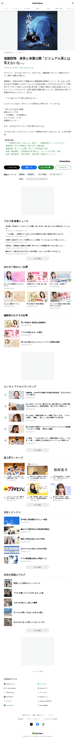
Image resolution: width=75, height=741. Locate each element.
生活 (48, 8)
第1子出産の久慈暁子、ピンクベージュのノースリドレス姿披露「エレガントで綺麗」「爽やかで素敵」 (48, 428)
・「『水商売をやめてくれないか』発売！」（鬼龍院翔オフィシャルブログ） (34, 143)
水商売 (21, 179)
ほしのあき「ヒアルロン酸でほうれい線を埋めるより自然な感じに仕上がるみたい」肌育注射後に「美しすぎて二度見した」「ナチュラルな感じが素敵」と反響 (48, 406)
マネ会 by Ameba (11, 688)
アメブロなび (9, 705)
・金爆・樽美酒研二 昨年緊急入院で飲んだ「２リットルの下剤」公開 (32, 151)
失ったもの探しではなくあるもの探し (29, 612)
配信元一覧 (26, 715)
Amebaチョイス (10, 684)
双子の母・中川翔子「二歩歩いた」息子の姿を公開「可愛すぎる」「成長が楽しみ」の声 (61, 498)
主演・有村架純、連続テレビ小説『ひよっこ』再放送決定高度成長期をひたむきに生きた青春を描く (38, 498)
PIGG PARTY (9, 697)
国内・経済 (58, 8)
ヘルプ (50, 715)
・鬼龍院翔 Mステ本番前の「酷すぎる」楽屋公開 (24, 145)
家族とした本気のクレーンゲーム (27, 583)
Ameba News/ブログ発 (26, 68)
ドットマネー (43, 684)
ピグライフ (9, 701)
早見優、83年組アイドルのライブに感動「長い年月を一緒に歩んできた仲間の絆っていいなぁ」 (38, 227)
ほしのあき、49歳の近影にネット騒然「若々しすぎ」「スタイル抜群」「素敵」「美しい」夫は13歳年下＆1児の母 (48, 416)
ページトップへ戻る (37, 671)
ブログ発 (26, 8)
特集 (37, 8)
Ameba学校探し (44, 705)
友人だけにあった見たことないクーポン (29, 622)
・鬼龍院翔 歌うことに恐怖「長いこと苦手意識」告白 (26, 148)
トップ (5, 8)
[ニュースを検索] (72, 3)
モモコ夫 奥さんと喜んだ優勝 (25, 602)
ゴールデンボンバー (56, 174)
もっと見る (37, 258)
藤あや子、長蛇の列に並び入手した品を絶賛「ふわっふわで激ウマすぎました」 (34, 251)
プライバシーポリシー (33, 719)
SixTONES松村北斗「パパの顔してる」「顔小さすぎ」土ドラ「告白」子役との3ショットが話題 (62, 478)
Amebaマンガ (43, 697)
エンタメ (16, 8)
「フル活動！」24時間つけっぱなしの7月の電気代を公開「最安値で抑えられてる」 (35, 234)
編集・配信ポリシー (39, 715)
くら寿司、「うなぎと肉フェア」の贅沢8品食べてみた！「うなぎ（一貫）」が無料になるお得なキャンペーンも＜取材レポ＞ (48, 439)
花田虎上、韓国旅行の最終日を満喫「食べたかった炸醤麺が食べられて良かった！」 (35, 246)
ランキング (69, 8)
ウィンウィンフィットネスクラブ (37, 179)
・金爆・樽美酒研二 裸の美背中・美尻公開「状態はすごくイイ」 (30, 154)
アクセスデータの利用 (50, 719)
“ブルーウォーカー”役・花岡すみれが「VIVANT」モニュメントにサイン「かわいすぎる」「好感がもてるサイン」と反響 (15, 499)
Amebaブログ (43, 688)
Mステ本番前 (42, 174)
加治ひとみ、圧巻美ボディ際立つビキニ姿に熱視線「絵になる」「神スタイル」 (38, 478)
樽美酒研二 (31, 174)
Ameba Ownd (10, 692)
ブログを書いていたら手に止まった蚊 (29, 593)
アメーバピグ (43, 692)
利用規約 (20, 719)
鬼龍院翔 (21, 174)
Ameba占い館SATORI (46, 701)
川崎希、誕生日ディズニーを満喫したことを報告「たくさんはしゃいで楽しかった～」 (36, 240)
